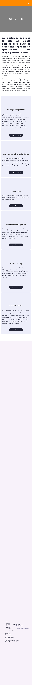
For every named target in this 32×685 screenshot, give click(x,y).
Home (7, 621)
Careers (8, 627)
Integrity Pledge (10, 630)
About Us (8, 626)
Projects (8, 624)
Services (8, 623)
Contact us (8, 628)
